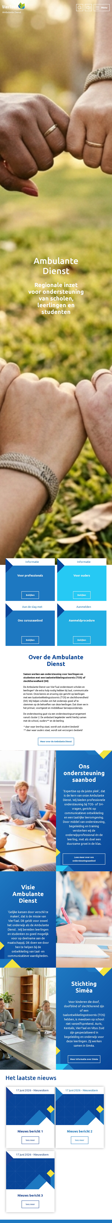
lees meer (30, 1140)
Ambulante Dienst (11, 12)
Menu (104, 7)
